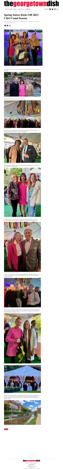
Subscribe (46, 9)
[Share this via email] (10, 25)
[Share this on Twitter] (52, 9)
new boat (28, 165)
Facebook (27, 463)
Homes (14, 9)
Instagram (35, 463)
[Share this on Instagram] (55, 9)
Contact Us (30, 468)
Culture (19, 9)
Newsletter (31, 464)
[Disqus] (23, 444)
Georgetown (6, 429)
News (6, 9)
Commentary (28, 9)
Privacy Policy (25, 468)
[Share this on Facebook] (50, 9)
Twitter (31, 463)
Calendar (10, 9)
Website (38, 468)
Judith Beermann (28, 11)
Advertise (34, 468)
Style (23, 9)
